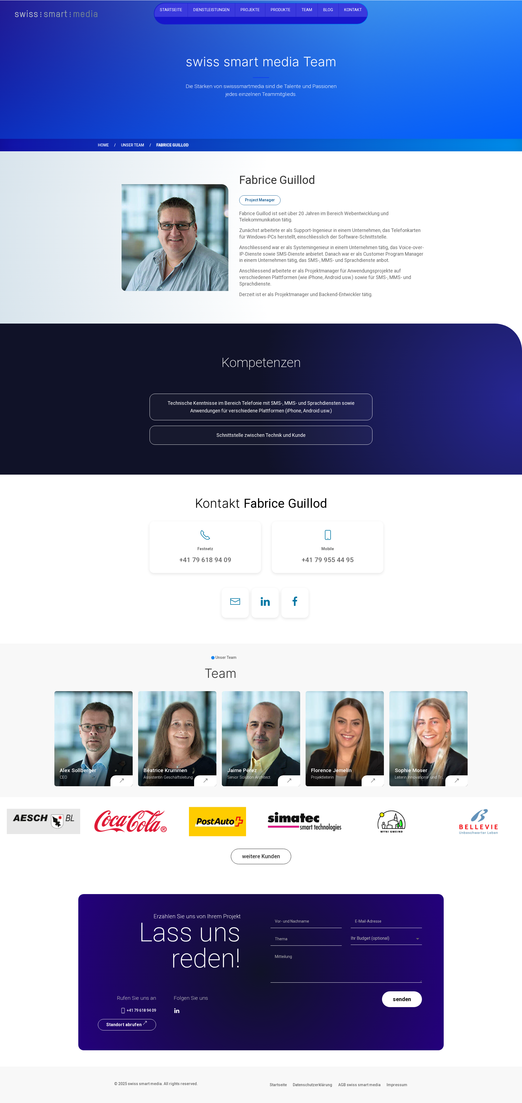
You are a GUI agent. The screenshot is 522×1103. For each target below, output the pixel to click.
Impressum (397, 1085)
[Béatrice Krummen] (205, 780)
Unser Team (132, 145)
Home (103, 145)
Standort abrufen (124, 1024)
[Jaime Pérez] (289, 780)
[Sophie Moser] (456, 780)
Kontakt (353, 10)
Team (307, 10)
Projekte (250, 10)
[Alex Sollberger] (121, 780)
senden (402, 999)
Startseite (171, 10)
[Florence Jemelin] (373, 780)
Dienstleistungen (211, 10)
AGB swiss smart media (359, 1085)
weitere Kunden (261, 856)
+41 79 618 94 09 (141, 1010)
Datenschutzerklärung (312, 1085)
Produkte (280, 10)
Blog (328, 10)
